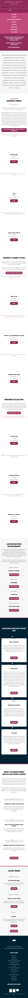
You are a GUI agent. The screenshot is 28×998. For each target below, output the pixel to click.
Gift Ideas (14, 966)
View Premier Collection (14, 412)
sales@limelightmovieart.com (9, 1)
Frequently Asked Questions (14, 960)
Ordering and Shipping (14, 974)
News (14, 973)
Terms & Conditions (5, 993)
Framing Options (14, 962)
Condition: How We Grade (14, 967)
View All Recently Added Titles (14, 273)
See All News (14, 931)
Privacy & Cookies (12, 993)
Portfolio (14, 976)
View (14, 161)
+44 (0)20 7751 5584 (19, 1)
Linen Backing (14, 969)
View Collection (14, 574)
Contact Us (14, 955)
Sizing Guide (14, 978)
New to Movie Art (14, 971)
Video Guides (14, 979)
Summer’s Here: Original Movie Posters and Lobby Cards (14, 130)
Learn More (14, 657)
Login (12, 3)
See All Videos (14, 858)
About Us (14, 957)
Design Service (14, 959)
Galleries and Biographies (14, 964)
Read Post (14, 888)
